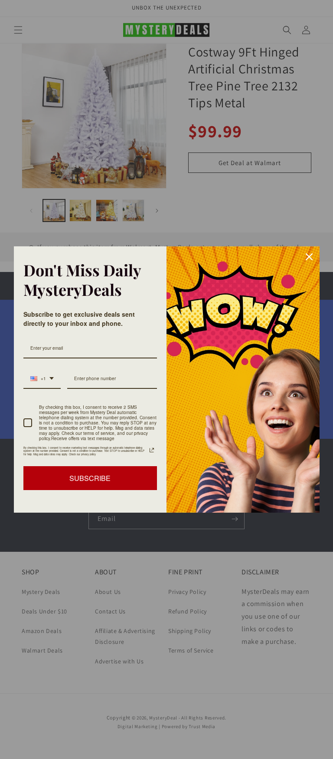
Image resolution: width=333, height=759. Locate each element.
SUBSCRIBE (90, 478)
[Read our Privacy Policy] (152, 450)
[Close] (309, 256)
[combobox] (42, 379)
